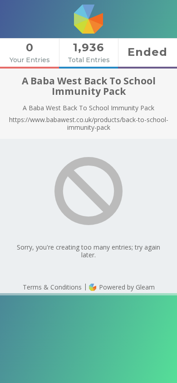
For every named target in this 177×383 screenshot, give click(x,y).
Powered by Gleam (126, 287)
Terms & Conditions (52, 287)
